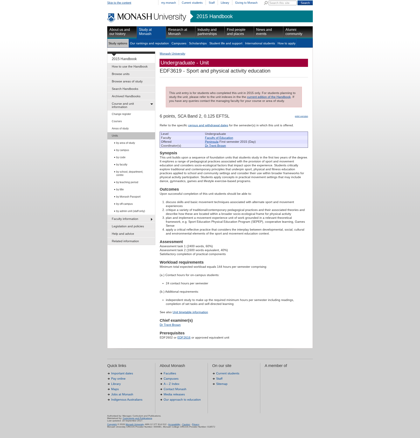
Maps (115, 389)
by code (121, 157)
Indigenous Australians (126, 399)
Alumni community (293, 32)
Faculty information (125, 219)
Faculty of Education (219, 137)
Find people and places (236, 32)
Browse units (121, 74)
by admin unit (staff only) (130, 211)
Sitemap (222, 384)
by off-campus (124, 203)
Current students (192, 2)
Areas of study (120, 128)
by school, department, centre (129, 173)
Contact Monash (175, 389)
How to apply (287, 43)
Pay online (118, 378)
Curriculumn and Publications (137, 418)
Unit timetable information (190, 312)
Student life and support (225, 43)
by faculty (121, 164)
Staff (212, 2)
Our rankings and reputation (149, 43)
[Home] (147, 22)
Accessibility (174, 424)
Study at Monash (145, 32)
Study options (117, 43)
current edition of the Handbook (269, 97)
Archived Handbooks (126, 96)
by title (120, 189)
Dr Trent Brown (215, 145)
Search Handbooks (125, 88)
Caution (186, 424)
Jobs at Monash (122, 394)
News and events (264, 32)
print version (301, 116)
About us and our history (119, 32)
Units (115, 135)
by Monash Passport (128, 196)
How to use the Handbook (130, 66)
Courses (117, 121)
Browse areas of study (127, 81)
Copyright (112, 424)
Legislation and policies (128, 226)
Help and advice (123, 233)
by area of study (125, 142)
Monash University (172, 53)
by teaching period (127, 182)
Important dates (122, 373)
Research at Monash (177, 32)
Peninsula (212, 141)
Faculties (170, 373)
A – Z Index (171, 384)
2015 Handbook (214, 16)
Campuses (179, 43)
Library (225, 2)
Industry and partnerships (207, 32)
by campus (122, 150)
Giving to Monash (246, 2)
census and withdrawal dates (208, 125)
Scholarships (198, 43)
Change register (121, 114)
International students (260, 43)
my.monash (168, 2)
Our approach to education (182, 399)
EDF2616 (184, 337)
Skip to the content (119, 2)
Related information (125, 241)
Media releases (174, 394)
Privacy (195, 424)
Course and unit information (123, 105)
